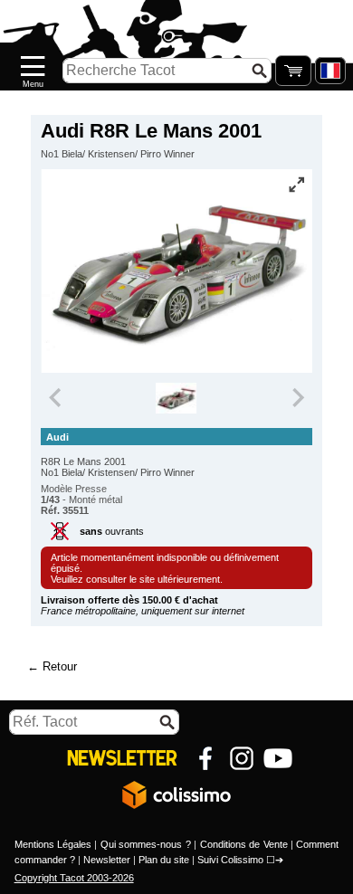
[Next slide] (296, 398)
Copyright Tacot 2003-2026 (74, 877)
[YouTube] (278, 758)
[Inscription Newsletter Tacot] (122, 758)
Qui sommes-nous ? (145, 844)
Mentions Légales (52, 844)
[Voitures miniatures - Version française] (330, 70)
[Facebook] (205, 758)
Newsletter (106, 859)
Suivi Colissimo (230, 859)
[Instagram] (242, 758)
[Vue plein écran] (297, 185)
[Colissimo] (176, 794)
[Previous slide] (56, 398)
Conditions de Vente (244, 844)
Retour (60, 666)
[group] (177, 398)
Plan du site (163, 859)
